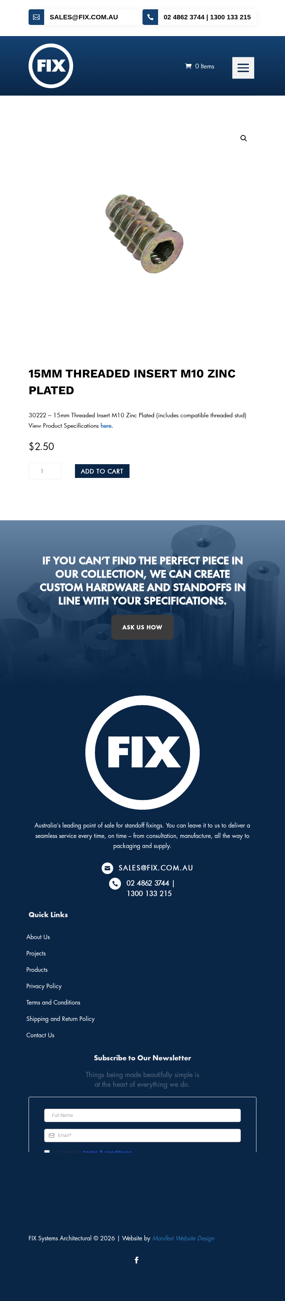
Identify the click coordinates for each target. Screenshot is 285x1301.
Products (37, 970)
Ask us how (142, 627)
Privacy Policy (44, 986)
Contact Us (40, 1035)
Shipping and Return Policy (60, 1019)
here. (106, 425)
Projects (36, 953)
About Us (38, 937)
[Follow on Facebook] (136, 1260)
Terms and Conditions (53, 1002)
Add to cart (102, 471)
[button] (243, 138)
